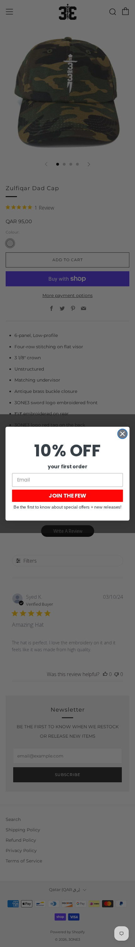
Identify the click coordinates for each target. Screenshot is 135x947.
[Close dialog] (122, 433)
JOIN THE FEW (67, 495)
